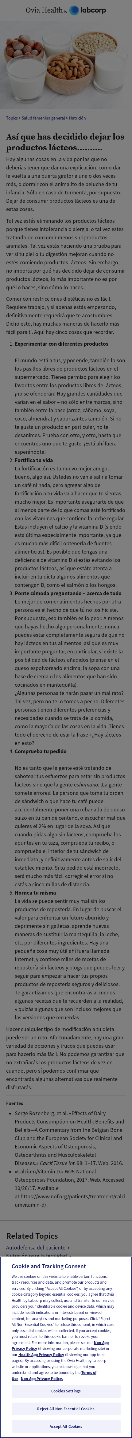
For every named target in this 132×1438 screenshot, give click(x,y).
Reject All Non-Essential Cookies (66, 1409)
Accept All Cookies (66, 1426)
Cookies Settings (66, 1391)
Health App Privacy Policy (41, 1354)
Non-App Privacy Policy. (42, 1378)
